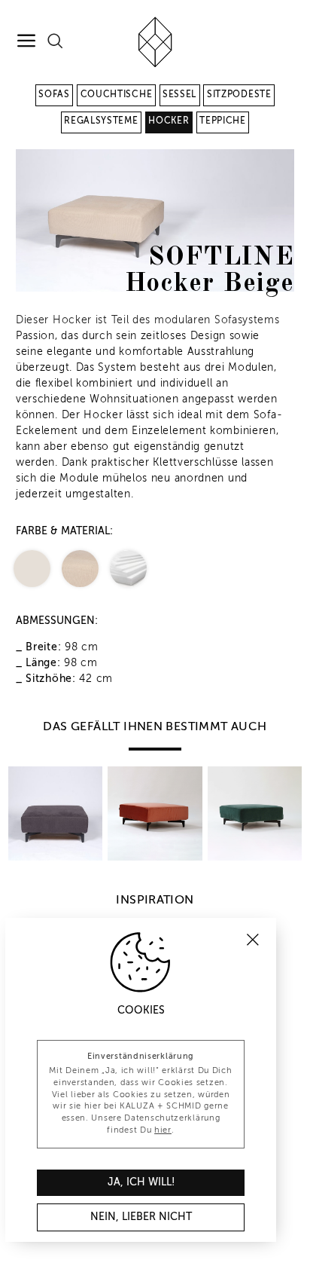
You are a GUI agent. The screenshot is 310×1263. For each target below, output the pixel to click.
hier (163, 1130)
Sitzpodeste (239, 94)
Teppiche (222, 121)
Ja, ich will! (141, 1182)
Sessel (179, 94)
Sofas (54, 94)
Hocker (168, 121)
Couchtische (117, 94)
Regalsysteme (101, 121)
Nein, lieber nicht (141, 1217)
